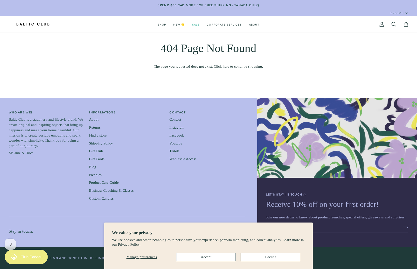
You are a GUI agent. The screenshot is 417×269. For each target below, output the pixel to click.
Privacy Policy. (129, 244)
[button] (162, 24)
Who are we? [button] (21, 112)
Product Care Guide (104, 182)
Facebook (176, 135)
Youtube (175, 143)
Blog (92, 167)
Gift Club (96, 151)
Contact (175, 119)
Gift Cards (96, 159)
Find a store (98, 135)
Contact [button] (177, 112)
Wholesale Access (182, 159)
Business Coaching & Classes (111, 190)
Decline (270, 257)
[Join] (404, 226)
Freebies (95, 175)
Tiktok (174, 151)
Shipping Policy (101, 143)
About (93, 119)
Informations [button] (102, 112)
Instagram (176, 127)
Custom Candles (101, 198)
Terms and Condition (67, 258)
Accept (206, 257)
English (397, 13)
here (226, 66)
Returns (95, 127)
